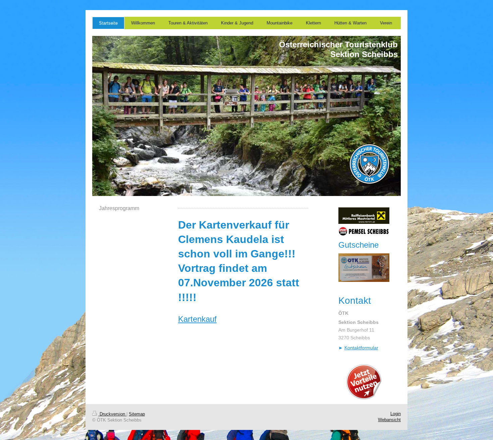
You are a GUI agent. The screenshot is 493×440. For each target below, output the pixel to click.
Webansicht (389, 419)
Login (395, 413)
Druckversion (112, 414)
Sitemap (137, 414)
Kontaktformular (361, 347)
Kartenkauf (197, 319)
